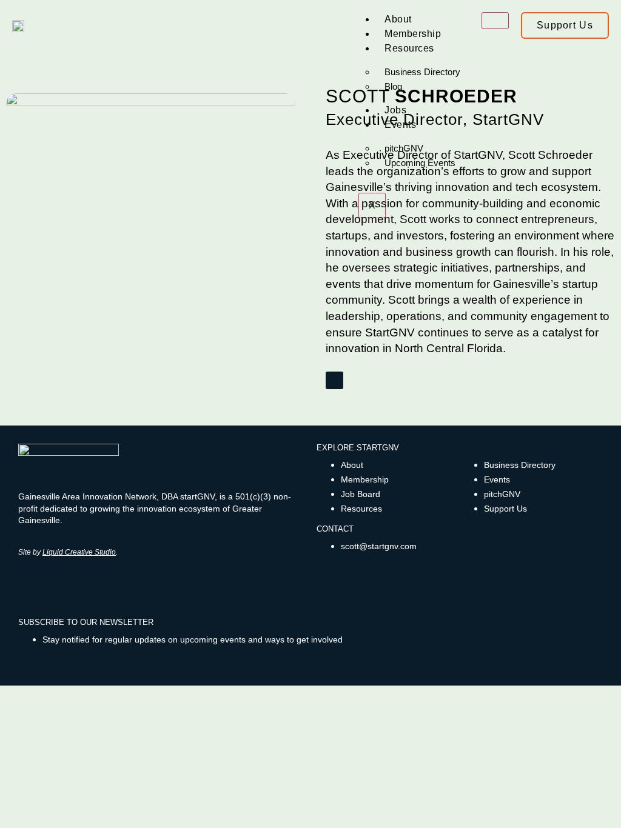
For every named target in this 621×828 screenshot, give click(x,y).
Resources (409, 48)
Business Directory (422, 72)
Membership (412, 33)
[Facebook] (25, 585)
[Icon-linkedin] (62, 585)
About (398, 19)
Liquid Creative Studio (79, 552)
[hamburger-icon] (495, 20)
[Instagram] (44, 585)
